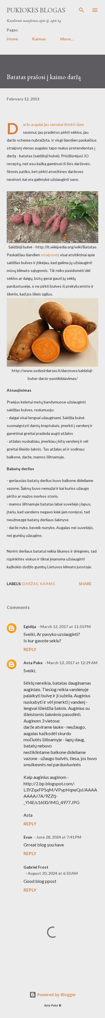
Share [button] (85, 583)
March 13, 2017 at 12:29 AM (72, 662)
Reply (30, 649)
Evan (28, 837)
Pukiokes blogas (36, 10)
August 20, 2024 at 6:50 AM (53, 873)
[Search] (81, 10)
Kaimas (39, 38)
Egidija (30, 626)
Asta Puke (33, 662)
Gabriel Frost (36, 867)
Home (12, 38)
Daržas (30, 583)
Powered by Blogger (56, 994)
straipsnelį (50, 254)
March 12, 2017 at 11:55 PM (65, 626)
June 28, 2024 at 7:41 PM (58, 837)
